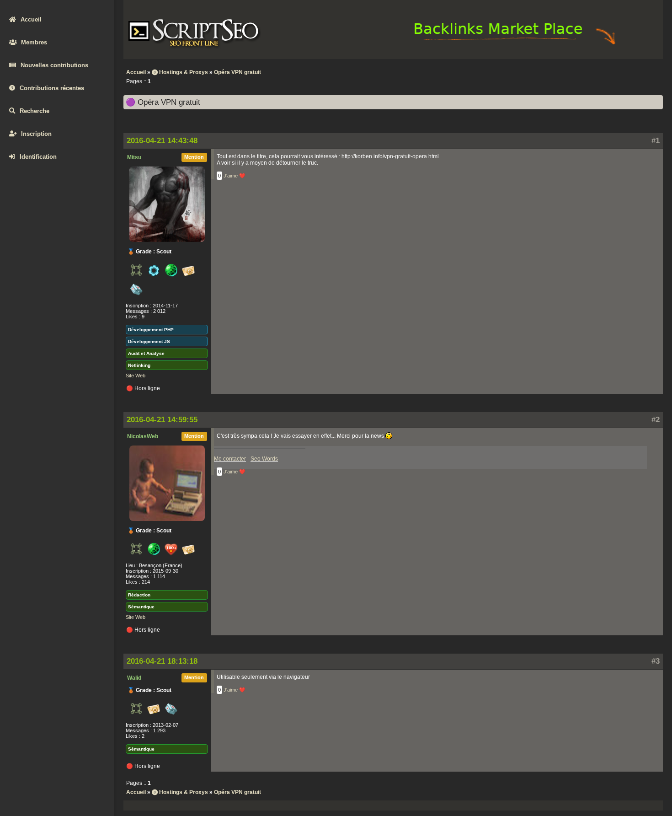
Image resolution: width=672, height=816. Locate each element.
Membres (34, 42)
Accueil (31, 19)
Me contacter (230, 459)
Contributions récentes (52, 88)
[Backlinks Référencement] (516, 44)
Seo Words (264, 459)
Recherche (34, 110)
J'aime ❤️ (234, 175)
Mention (194, 157)
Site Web (135, 375)
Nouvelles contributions (54, 65)
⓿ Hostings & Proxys (180, 72)
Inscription (36, 133)
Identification (38, 156)
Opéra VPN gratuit (237, 72)
